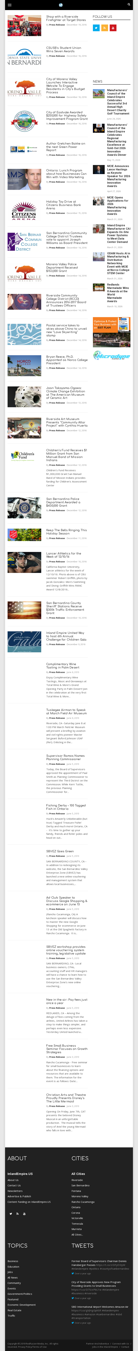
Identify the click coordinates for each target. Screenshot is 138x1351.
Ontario (76, 1207)
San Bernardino (81, 1185)
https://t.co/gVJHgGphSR (86, 1310)
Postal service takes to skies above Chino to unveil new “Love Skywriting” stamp (66, 330)
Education (13, 1266)
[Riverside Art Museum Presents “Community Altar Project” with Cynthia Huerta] (24, 427)
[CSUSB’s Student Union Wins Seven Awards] (24, 56)
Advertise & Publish (19, 1196)
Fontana (76, 1191)
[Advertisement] (111, 56)
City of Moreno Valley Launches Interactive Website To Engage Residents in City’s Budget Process (65, 86)
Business (13, 1261)
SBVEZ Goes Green (60, 851)
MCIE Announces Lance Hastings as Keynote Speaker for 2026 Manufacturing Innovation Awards (118, 176)
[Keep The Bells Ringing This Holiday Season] (24, 535)
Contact (125, 1346)
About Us (13, 1180)
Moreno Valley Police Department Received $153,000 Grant (62, 268)
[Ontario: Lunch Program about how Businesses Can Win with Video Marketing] (24, 179)
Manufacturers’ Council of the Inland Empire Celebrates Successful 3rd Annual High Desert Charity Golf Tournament (118, 102)
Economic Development (22, 1304)
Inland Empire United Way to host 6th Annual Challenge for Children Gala (66, 636)
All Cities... (77, 1234)
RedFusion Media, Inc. (37, 1343)
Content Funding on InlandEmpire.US (29, 1201)
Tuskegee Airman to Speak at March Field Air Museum (66, 711)
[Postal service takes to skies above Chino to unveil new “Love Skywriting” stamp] (24, 334)
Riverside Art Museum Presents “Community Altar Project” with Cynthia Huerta (67, 422)
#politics (94, 1268)
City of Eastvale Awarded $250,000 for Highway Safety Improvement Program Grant (67, 116)
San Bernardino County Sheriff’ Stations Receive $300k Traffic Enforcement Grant (65, 608)
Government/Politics (20, 1293)
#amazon (89, 1314)
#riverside (90, 1293)
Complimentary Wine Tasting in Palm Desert (62, 666)
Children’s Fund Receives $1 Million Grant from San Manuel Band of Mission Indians (66, 455)
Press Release (57, 24)
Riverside (77, 1180)
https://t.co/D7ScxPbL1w (87, 1289)
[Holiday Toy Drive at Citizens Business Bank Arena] (24, 210)
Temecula (77, 1223)
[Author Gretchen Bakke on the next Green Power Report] (24, 150)
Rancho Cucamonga (83, 1201)
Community (14, 1283)
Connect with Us (120, 1343)
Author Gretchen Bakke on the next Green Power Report (65, 147)
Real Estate (14, 1310)
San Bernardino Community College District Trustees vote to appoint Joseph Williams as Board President (67, 238)
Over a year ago (83, 1273)
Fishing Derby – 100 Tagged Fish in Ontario (66, 807)
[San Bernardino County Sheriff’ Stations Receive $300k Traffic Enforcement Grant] (24, 610)
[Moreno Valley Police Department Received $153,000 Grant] (24, 273)
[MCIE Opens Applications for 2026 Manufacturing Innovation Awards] (99, 200)
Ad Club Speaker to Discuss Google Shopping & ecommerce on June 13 (66, 901)
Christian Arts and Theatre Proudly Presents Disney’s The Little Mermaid (66, 1098)
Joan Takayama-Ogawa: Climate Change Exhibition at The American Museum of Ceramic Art (65, 393)
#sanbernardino (105, 1314)
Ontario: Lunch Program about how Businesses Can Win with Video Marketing (66, 174)
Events (12, 1288)
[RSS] (104, 28)
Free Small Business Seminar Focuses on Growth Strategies (67, 1049)
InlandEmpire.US (20, 1174)
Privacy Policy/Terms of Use (32, 1346)
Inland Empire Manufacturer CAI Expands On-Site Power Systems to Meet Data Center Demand (118, 234)
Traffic (11, 1315)
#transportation (81, 1318)
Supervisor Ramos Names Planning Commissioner (65, 757)
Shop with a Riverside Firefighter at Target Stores (66, 18)
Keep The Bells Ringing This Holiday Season (66, 532)
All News (13, 1277)
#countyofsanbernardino (114, 1268)
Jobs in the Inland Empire (105, 1346)
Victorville (77, 1218)
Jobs (10, 1272)
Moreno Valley (80, 1196)
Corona (76, 1212)
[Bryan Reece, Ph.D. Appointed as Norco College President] (24, 365)
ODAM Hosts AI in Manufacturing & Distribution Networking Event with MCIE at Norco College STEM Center (118, 263)
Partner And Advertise (97, 1343)
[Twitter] (96, 28)
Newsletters (15, 1191)
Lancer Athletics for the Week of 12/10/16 (63, 555)
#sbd (119, 1314)
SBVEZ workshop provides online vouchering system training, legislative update (66, 950)
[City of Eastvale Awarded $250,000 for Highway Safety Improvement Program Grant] (24, 121)
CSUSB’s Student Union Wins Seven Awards (63, 49)
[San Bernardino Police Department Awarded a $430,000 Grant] (24, 507)
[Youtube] (113, 28)
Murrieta (77, 1229)
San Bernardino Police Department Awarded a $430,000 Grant (63, 502)
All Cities (78, 1174)
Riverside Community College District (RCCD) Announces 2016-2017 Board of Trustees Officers (66, 300)
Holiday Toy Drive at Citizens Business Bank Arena (63, 205)
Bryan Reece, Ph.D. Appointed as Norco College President (67, 360)
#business (78, 1293)
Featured (13, 1299)
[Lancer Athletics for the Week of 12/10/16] (24, 562)
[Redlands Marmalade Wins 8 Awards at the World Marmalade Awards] (99, 287)
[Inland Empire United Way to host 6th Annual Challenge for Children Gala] (24, 641)
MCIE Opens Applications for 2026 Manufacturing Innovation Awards (117, 206)
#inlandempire (80, 1268)
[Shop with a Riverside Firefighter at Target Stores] (24, 25)
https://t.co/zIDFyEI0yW (110, 1265)
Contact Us (14, 1185)
